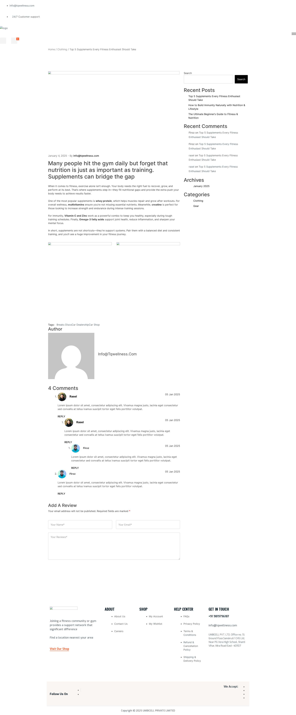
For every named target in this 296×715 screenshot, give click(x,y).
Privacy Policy (191, 623)
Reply (61, 416)
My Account (156, 616)
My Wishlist (155, 623)
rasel (73, 396)
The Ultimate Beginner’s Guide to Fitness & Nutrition (213, 116)
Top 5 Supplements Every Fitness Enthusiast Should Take (214, 98)
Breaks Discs (64, 324)
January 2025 (201, 186)
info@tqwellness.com (86, 155)
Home (51, 49)
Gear (196, 206)
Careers (118, 631)
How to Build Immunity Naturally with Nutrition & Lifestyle (216, 107)
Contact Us (120, 623)
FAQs (186, 616)
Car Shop (94, 324)
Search (188, 73)
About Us (119, 616)
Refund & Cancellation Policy (190, 646)
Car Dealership (80, 324)
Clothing (62, 49)
